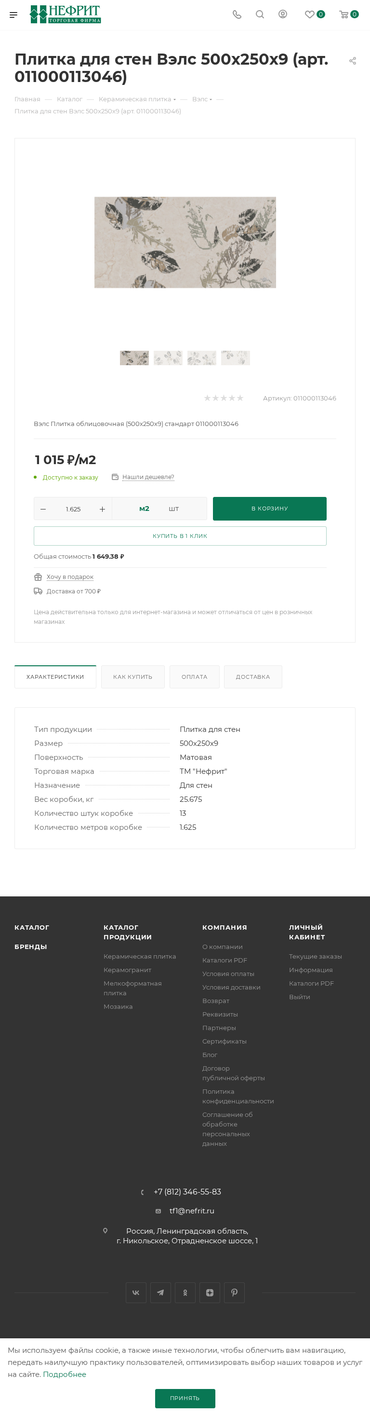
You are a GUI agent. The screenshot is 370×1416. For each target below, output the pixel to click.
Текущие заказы (315, 956)
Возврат (215, 1000)
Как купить (133, 677)
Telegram (160, 1292)
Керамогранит (127, 970)
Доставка (253, 677)
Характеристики (55, 677)
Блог (209, 1055)
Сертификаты (224, 1041)
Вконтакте (136, 1292)
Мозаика (118, 1006)
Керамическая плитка (140, 956)
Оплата (195, 677)
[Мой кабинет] (282, 15)
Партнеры (219, 1027)
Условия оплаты (228, 973)
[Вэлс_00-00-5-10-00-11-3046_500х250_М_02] (185, 242)
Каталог (32, 927)
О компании (222, 946)
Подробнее (64, 1374)
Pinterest (234, 1292)
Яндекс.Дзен (209, 1292)
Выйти (299, 997)
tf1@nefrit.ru (192, 1210)
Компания (224, 927)
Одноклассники (185, 1292)
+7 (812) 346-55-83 (187, 1192)
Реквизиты (220, 1014)
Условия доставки (231, 987)
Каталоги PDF (224, 960)
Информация (311, 970)
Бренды (30, 946)
